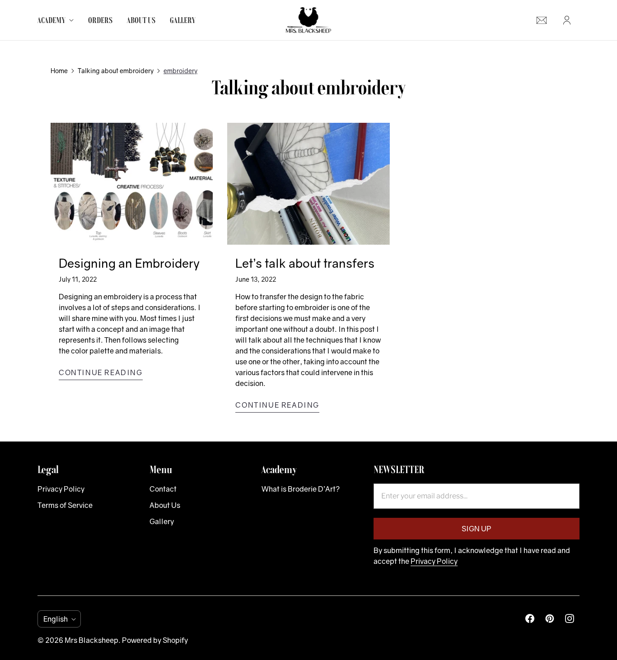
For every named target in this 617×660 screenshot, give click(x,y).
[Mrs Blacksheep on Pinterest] (550, 618)
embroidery (180, 70)
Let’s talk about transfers (304, 263)
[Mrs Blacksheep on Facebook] (530, 618)
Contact (163, 488)
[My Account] (567, 20)
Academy (51, 20)
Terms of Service (65, 505)
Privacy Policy (60, 488)
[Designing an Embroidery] (132, 183)
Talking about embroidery (116, 70)
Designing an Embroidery (129, 263)
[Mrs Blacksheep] (308, 20)
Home (59, 70)
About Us (141, 20)
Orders (100, 20)
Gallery (183, 20)
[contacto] (541, 20)
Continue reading (101, 372)
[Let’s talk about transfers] (308, 183)
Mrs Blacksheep (91, 640)
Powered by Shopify (155, 640)
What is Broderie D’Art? (301, 488)
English (55, 618)
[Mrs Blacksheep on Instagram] (570, 618)
